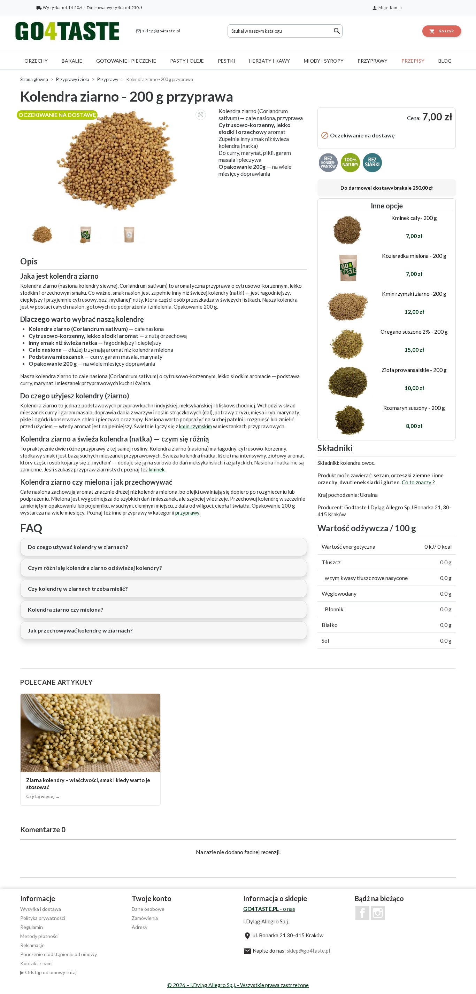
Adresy (139, 927)
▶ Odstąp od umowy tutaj (48, 972)
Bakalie (72, 61)
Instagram (378, 913)
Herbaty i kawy (269, 61)
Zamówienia (145, 918)
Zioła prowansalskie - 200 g (414, 370)
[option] (116, 160)
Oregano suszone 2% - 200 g (414, 331)
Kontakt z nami (36, 963)
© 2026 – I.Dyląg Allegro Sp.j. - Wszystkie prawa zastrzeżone (238, 985)
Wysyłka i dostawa (40, 909)
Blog (445, 61)
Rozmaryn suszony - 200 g (414, 408)
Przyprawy (372, 61)
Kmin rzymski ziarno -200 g (414, 294)
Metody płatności (39, 936)
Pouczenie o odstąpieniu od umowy (58, 954)
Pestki (226, 61)
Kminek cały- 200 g (414, 218)
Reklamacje (32, 945)
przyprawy (187, 512)
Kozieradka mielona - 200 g (414, 256)
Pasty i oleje (187, 61)
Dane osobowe (148, 909)
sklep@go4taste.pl (158, 31)
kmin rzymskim (195, 426)
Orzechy (36, 61)
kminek (156, 469)
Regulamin (31, 927)
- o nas (269, 909)
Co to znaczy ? (418, 482)
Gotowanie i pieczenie (126, 61)
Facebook (362, 913)
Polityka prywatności (42, 918)
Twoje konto (151, 898)
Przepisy (412, 61)
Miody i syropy (324, 61)
